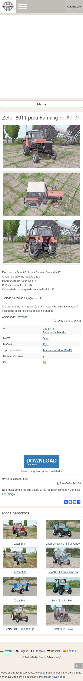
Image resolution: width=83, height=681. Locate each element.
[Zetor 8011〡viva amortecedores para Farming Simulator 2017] (63, 615)
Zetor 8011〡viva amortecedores (63, 629)
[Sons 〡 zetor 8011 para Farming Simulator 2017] (63, 586)
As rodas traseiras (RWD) (57, 350)
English (24, 651)
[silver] (44, 362)
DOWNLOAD (41, 461)
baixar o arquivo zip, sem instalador (41, 471)
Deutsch (56, 651)
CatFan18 (48, 329)
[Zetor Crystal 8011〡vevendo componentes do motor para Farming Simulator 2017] (63, 529)
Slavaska (22, 317)
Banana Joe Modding (55, 332)
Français (40, 651)
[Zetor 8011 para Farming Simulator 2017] (41, 146)
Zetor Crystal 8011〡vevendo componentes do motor (63, 544)
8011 (46, 344)
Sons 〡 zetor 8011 (63, 600)
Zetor (46, 338)
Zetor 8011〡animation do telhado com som (63, 572)
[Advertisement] (41, 56)
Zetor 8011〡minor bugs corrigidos (20, 629)
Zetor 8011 (20, 543)
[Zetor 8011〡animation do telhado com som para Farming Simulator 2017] (63, 558)
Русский (8, 651)
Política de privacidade (52, 676)
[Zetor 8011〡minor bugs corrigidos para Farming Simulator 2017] (20, 615)
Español (72, 651)
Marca (41, 104)
